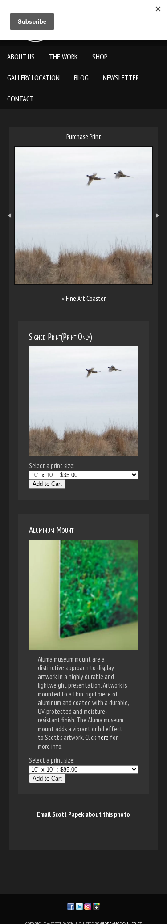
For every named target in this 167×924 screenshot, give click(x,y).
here (103, 737)
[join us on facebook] (70, 906)
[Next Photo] (160, 239)
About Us (21, 57)
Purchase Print (83, 136)
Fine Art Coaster (86, 298)
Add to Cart (47, 484)
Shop (100, 57)
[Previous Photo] (7, 239)
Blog (81, 78)
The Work (63, 57)
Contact (20, 99)
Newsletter (121, 78)
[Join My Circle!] (96, 906)
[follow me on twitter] (79, 906)
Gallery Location (33, 78)
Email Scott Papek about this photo (83, 814)
